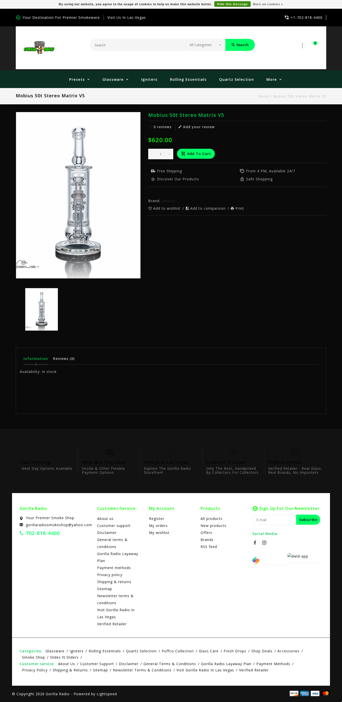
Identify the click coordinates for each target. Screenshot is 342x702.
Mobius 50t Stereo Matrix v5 (299, 96)
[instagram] (266, 543)
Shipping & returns (114, 581)
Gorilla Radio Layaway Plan (117, 557)
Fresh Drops (235, 651)
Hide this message (232, 4)
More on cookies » (268, 4)
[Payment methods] (324, 693)
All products (212, 518)
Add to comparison (208, 208)
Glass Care (209, 651)
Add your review (199, 126)
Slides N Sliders (64, 657)
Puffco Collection (178, 651)
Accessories (288, 651)
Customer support (114, 525)
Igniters (149, 79)
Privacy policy (109, 574)
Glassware (113, 79)
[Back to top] (327, 687)
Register (156, 518)
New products (213, 525)
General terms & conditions (112, 543)
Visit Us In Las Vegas (126, 17)
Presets (77, 79)
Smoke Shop (33, 657)
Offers (206, 532)
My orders (158, 525)
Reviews (64, 358)
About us (105, 518)
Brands (207, 539)
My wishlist (159, 532)
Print (239, 208)
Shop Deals (261, 651)
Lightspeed (107, 693)
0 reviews (162, 126)
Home (263, 96)
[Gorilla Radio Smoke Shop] (39, 48)
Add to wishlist (167, 208)
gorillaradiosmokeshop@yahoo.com (59, 524)
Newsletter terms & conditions (115, 599)
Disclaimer (107, 532)
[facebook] (256, 543)
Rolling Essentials (188, 79)
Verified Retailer (112, 623)
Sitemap (104, 588)
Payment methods (114, 567)
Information (36, 358)
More (271, 79)
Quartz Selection (236, 79)
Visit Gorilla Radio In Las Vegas (116, 613)
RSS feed (209, 546)
